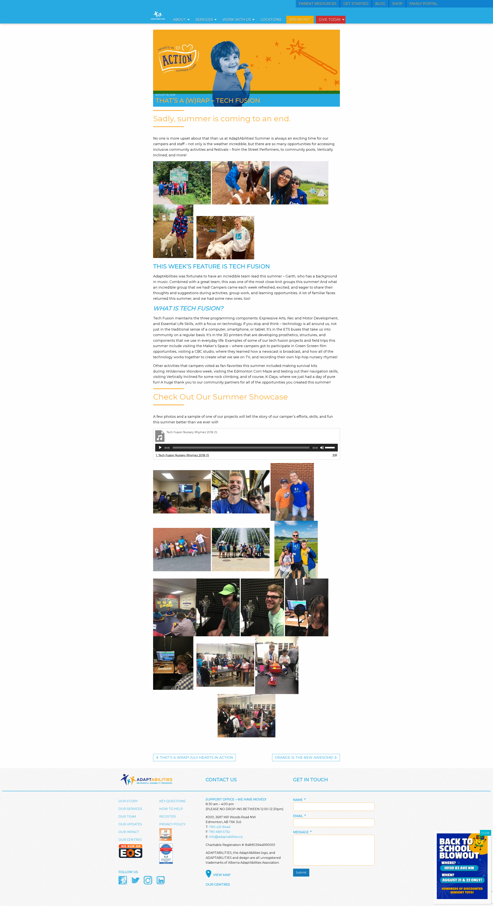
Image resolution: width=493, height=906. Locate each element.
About (179, 20)
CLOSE (485, 832)
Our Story (128, 801)
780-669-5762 (219, 832)
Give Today (330, 20)
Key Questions (172, 801)
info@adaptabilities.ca (225, 837)
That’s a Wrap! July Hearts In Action (196, 757)
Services (204, 20)
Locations (271, 20)
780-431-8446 (219, 827)
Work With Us (237, 20)
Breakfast (300, 20)
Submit (301, 872)
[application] (246, 447)
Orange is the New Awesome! (304, 757)
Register (167, 816)
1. (182, 455)
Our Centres (130, 840)
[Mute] (322, 448)
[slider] (330, 447)
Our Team (127, 816)
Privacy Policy (172, 824)
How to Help (171, 809)
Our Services (130, 809)
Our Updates (130, 824)
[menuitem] (180, 19)
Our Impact (128, 832)
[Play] (160, 448)
